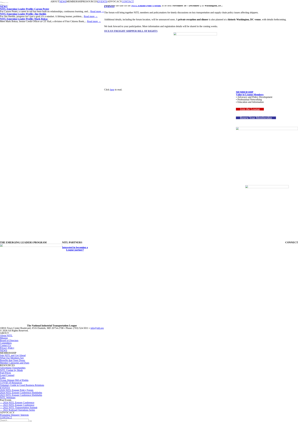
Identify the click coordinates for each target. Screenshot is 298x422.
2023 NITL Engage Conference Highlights (21, 395)
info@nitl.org (97, 328)
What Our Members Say (12, 358)
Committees (6, 343)
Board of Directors (9, 340)
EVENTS (102, 1)
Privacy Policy (7, 348)
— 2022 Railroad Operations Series (17, 410)
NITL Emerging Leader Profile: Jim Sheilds (23, 14)
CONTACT (128, 1)
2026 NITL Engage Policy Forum (16, 390)
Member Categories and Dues (14, 362)
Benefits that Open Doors (12, 360)
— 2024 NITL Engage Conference (17, 402)
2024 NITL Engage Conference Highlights (21, 392)
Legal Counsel (7, 375)
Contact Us (5, 345)
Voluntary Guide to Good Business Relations (22, 385)
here (112, 89)
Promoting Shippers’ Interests (14, 415)
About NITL (6, 335)
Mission (4, 338)
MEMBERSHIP (244, 92)
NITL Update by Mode (11, 370)
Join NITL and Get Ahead (13, 355)
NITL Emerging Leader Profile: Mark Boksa (23, 19)
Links (3, 377)
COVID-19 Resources (11, 382)
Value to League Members (250, 94)
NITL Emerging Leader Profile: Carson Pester (24, 9)
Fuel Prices (5, 372)
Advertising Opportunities (12, 367)
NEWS (62, 1)
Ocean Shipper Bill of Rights (14, 380)
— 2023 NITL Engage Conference (17, 405)
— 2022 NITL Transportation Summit (18, 407)
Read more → (97, 11)
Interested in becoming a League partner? (75, 248)
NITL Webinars (7, 397)
